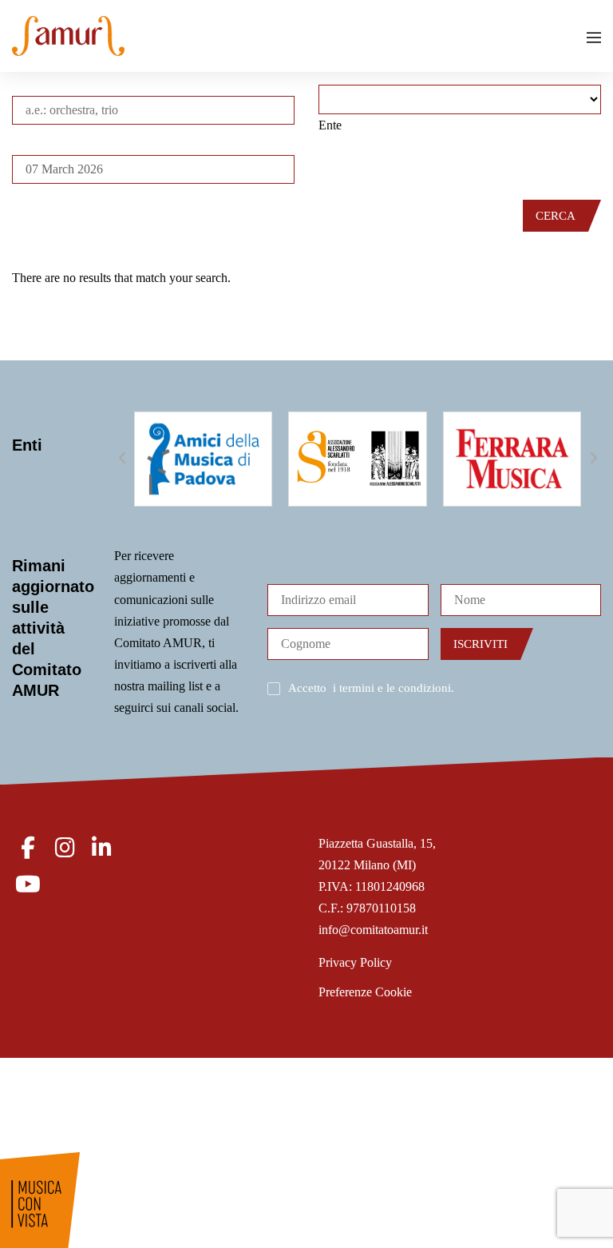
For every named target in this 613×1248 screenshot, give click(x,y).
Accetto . (371, 688)
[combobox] (330, 125)
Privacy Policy (355, 962)
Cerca (555, 215)
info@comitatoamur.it (373, 929)
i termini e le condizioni (392, 688)
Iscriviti (480, 644)
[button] (122, 459)
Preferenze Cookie (365, 992)
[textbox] (330, 125)
